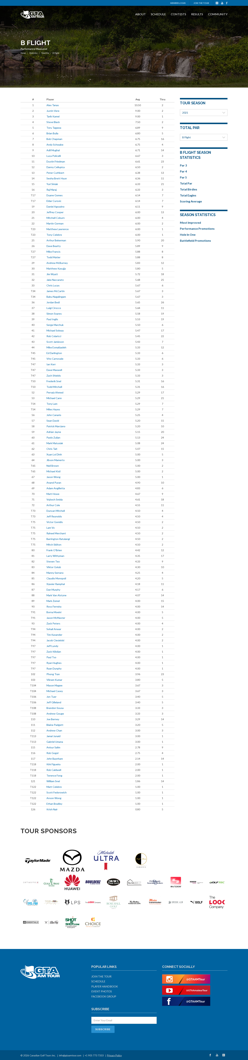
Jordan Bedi (53, 302)
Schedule (158, 14)
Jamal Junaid (53, 736)
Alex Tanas (52, 105)
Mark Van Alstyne (56, 595)
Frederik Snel (53, 381)
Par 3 (183, 165)
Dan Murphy (53, 589)
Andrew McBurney (57, 262)
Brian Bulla (52, 133)
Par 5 (183, 177)
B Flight (186, 137)
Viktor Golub (53, 567)
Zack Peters (53, 623)
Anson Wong (53, 798)
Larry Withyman (55, 555)
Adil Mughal (53, 150)
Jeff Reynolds (54, 516)
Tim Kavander (54, 634)
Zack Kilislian (53, 651)
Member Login (178, 3)
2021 (185, 112)
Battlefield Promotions (195, 240)
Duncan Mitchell (55, 510)
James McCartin (55, 291)
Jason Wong (53, 476)
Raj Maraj (51, 189)
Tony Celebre (54, 234)
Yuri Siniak (52, 184)
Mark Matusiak (54, 443)
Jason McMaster (55, 617)
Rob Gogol (52, 753)
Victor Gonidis (54, 522)
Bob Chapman (54, 138)
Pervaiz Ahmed (54, 392)
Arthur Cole (53, 505)
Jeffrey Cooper (55, 212)
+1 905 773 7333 (94, 1055)
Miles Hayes (53, 409)
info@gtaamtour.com (70, 1055)
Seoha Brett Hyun (56, 178)
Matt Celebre (54, 786)
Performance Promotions (197, 228)
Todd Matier (53, 257)
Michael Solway (55, 330)
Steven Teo (53, 561)
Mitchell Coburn (55, 217)
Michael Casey (54, 691)
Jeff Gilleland (53, 702)
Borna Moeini (53, 612)
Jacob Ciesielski (55, 640)
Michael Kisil (53, 471)
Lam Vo (50, 527)
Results (197, 14)
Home (23, 53)
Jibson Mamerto (55, 460)
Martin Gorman (55, 223)
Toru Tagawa (53, 127)
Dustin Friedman (55, 161)
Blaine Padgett (54, 724)
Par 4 (183, 171)
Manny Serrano (55, 572)
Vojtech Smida (54, 499)
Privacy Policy (114, 1055)
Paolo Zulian (53, 437)
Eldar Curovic (53, 200)
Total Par (45, 53)
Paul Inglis (52, 319)
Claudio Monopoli (56, 578)
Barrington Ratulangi (58, 538)
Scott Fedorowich (56, 792)
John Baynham (54, 758)
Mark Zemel (53, 600)
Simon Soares (54, 313)
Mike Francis (53, 251)
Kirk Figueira (53, 764)
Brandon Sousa (55, 707)
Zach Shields (53, 375)
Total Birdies (188, 189)
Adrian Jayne (53, 431)
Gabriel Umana (54, 741)
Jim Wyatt (52, 274)
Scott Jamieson (55, 341)
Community (217, 14)
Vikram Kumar (54, 679)
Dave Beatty (53, 246)
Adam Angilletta (55, 488)
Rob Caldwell (53, 769)
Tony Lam (51, 403)
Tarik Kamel (53, 116)
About (140, 14)
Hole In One (188, 234)
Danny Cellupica (55, 167)
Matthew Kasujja (56, 268)
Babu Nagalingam (56, 296)
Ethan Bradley (54, 803)
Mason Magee (54, 685)
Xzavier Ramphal (55, 584)
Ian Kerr (51, 364)
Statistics (33, 53)
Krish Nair (52, 809)
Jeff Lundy (52, 645)
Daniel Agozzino (55, 206)
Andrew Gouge (55, 713)
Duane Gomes (54, 195)
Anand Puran (53, 482)
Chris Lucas (53, 285)
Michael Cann (54, 398)
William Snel (53, 781)
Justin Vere (52, 110)
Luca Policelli (53, 155)
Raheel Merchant (56, 533)
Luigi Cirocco (53, 307)
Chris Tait (51, 448)
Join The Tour (201, 3)
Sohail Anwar (53, 629)
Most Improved (190, 222)
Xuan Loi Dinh (54, 454)
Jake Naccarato (55, 279)
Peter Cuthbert (55, 172)
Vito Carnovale (54, 358)
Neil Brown (52, 465)
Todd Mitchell (54, 386)
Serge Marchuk (55, 324)
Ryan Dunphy (54, 668)
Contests (178, 14)
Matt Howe (52, 493)
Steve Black (53, 122)
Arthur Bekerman (56, 240)
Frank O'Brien (54, 550)
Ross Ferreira (53, 606)
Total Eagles (188, 195)
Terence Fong (54, 775)
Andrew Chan (54, 730)
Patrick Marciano (55, 426)
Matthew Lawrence (57, 229)
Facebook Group (103, 996)
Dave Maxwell (54, 369)
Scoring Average (191, 201)
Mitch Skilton (53, 544)
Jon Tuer (51, 696)
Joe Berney (52, 719)
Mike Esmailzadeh (56, 347)
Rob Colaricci (53, 336)
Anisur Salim (53, 747)
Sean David (52, 420)
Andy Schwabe (54, 144)
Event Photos (101, 991)
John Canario (53, 415)
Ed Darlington (54, 353)
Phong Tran (53, 674)
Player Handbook (104, 986)
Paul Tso (51, 657)
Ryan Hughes (54, 662)
